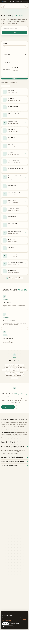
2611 (16, 277)
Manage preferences (7, 626)
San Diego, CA (14, 370)
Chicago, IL (19, 365)
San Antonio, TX (20, 367)
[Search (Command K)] (24, 1)
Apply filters (14, 78)
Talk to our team (22, 407)
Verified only (15, 70)
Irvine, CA (14, 377)
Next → (20, 277)
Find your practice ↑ (8, 407)
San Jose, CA (19, 372)
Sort (12, 85)
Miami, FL (5, 370)
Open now (14, 73)
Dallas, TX (23, 370)
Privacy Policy (8, 620)
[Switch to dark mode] (27, 2)
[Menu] (25, 6)
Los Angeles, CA (9, 367)
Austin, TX (20, 375)
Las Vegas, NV (10, 372)
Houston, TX (10, 365)
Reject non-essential (15, 623)
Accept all (5, 623)
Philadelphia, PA (10, 375)
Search (14, 32)
